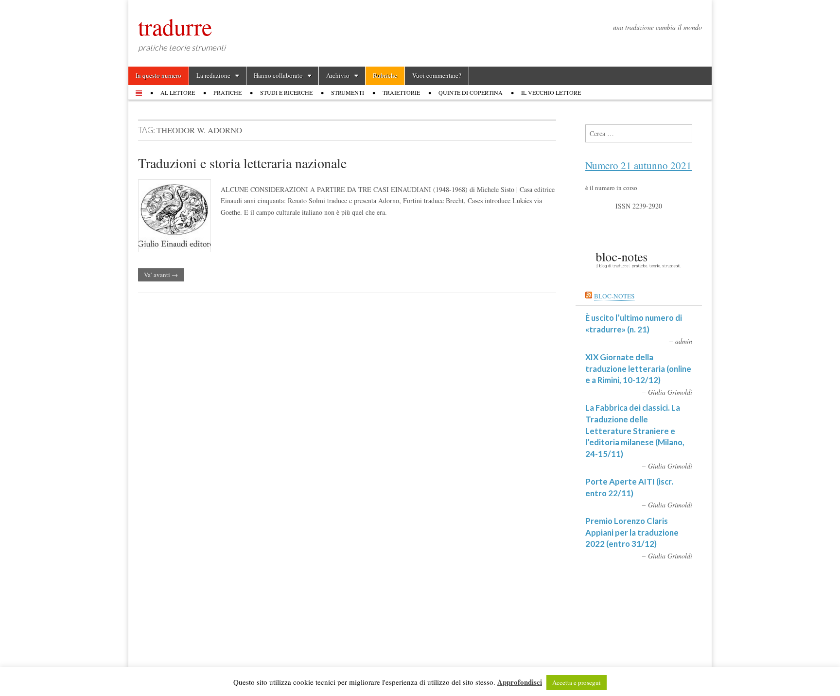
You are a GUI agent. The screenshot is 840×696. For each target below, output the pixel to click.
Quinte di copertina (470, 92)
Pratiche (227, 92)
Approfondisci (519, 682)
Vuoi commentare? (436, 75)
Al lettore (177, 92)
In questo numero (158, 75)
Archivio (338, 75)
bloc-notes (614, 296)
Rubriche (385, 75)
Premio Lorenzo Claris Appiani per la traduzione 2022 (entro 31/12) (632, 532)
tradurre (175, 26)
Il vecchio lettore (551, 92)
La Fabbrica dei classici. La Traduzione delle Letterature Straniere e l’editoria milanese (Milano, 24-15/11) (634, 430)
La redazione (213, 75)
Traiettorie (401, 92)
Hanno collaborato (278, 75)
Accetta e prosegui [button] (576, 682)
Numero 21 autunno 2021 (638, 165)
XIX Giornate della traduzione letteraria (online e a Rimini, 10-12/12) (638, 368)
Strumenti (347, 92)
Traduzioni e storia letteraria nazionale (242, 163)
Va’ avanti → (161, 274)
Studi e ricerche (286, 92)
